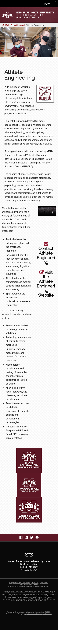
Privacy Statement (14, 583)
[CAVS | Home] (29, 15)
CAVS (7, 25)
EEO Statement (25, 583)
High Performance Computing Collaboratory (38, 614)
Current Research (18, 25)
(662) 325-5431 (30, 569)
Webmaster (30, 612)
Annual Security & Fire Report (29, 584)
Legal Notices (44, 583)
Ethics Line (35, 583)
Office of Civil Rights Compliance (37, 599)
